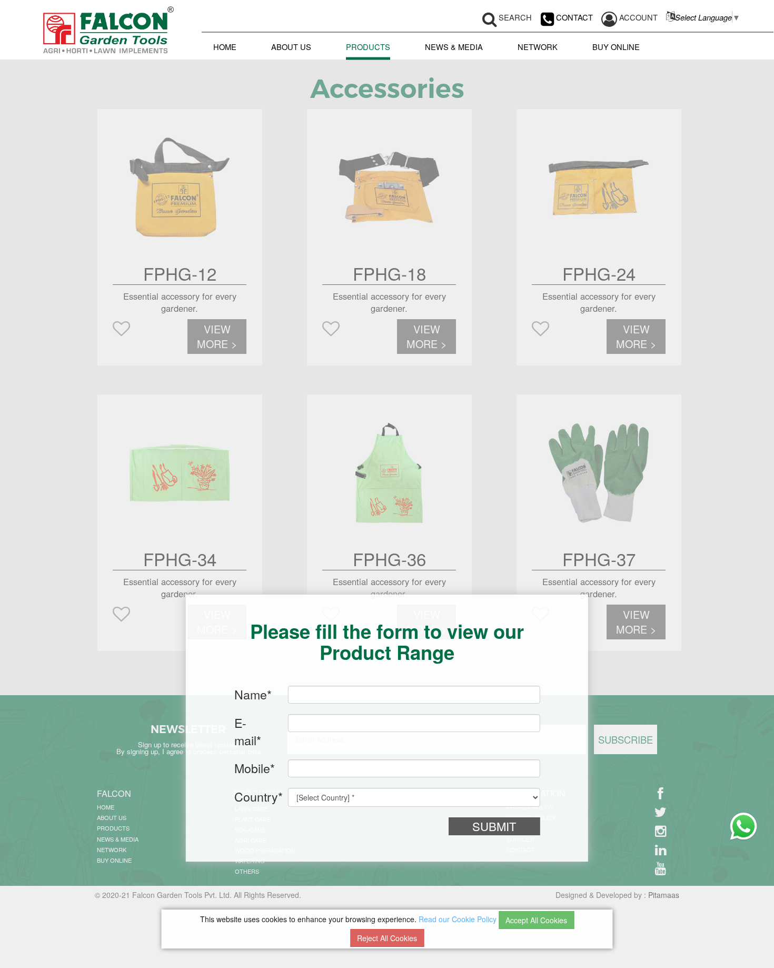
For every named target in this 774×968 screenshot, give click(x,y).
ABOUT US (291, 46)
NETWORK (538, 46)
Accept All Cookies (536, 920)
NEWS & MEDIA (454, 46)
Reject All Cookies (387, 938)
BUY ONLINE (616, 46)
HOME (224, 46)
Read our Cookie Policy (458, 919)
